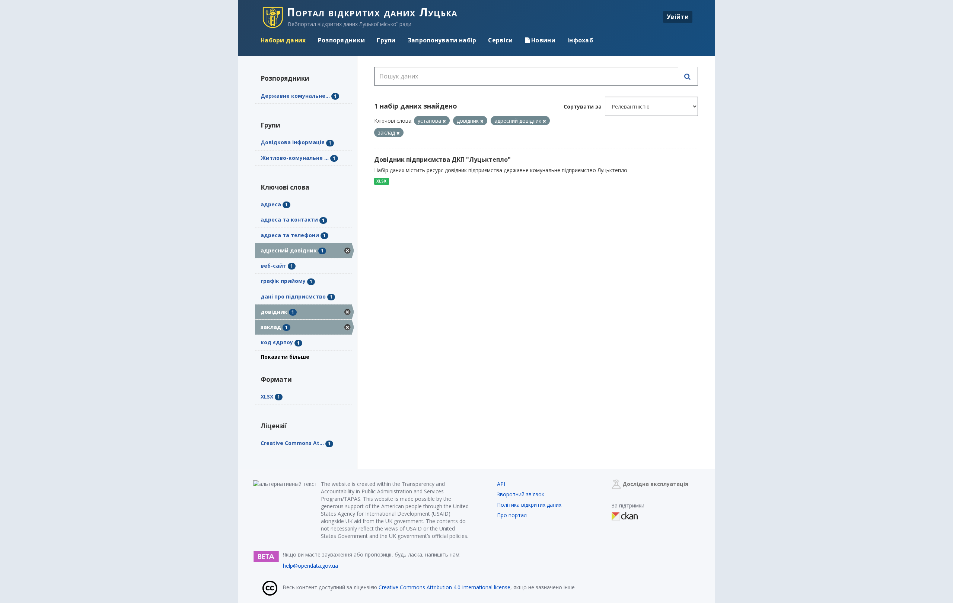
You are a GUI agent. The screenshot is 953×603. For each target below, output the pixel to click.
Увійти (678, 17)
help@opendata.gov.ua (310, 565)
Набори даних (283, 40)
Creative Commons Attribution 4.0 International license (444, 587)
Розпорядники (341, 40)
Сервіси (500, 40)
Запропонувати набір (442, 40)
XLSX (381, 181)
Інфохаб (580, 40)
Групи (386, 40)
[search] (688, 76)
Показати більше (285, 356)
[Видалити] (444, 121)
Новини (542, 40)
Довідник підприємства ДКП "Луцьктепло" (442, 159)
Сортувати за (583, 106)
